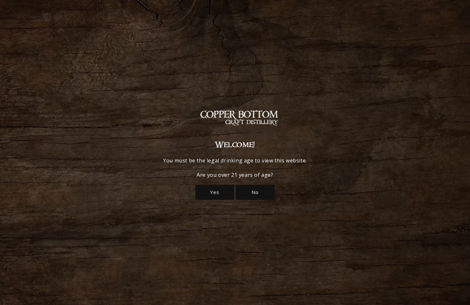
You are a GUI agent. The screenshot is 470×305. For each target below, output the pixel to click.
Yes (214, 192)
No (255, 192)
